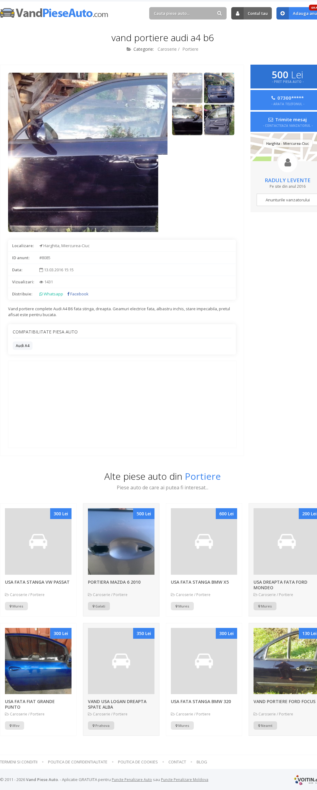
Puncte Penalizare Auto (132, 779)
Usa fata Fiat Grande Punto (30, 704)
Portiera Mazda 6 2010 (114, 582)
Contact (177, 762)
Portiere (190, 49)
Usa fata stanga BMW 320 (201, 701)
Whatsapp (53, 294)
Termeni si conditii (18, 762)
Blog (202, 762)
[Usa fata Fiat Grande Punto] (38, 661)
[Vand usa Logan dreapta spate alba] (121, 661)
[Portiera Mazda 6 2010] (121, 541)
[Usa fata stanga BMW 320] (204, 661)
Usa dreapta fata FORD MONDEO (280, 584)
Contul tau (258, 13)
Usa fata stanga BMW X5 (200, 582)
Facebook (79, 294)
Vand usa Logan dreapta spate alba (117, 704)
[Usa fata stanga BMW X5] (204, 541)
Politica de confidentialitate (77, 762)
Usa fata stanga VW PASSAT (37, 582)
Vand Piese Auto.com (54, 13)
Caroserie (167, 49)
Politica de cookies (138, 762)
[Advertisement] (197, 193)
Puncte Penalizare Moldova (184, 779)
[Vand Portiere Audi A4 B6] (187, 88)
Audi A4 (22, 345)
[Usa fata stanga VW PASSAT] (38, 541)
